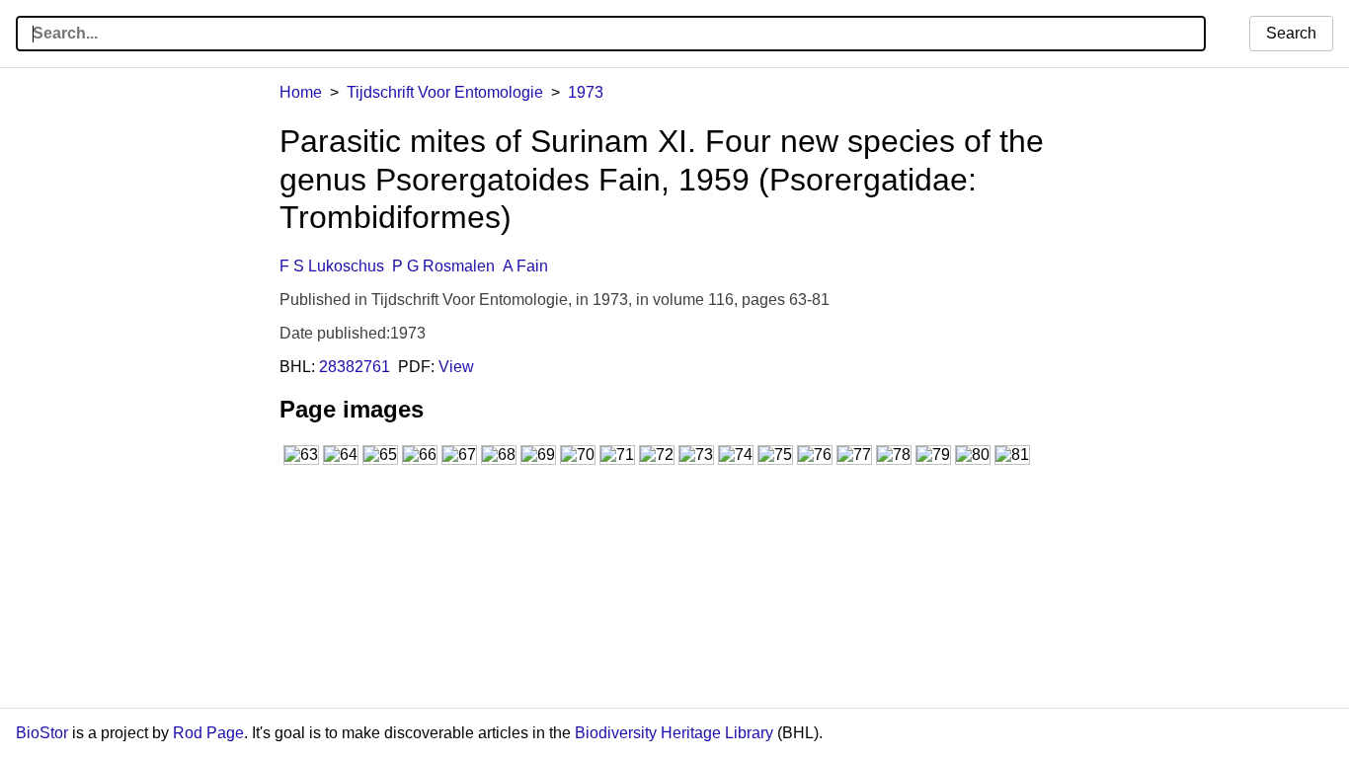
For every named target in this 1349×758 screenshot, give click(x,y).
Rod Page (208, 732)
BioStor (42, 732)
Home (300, 92)
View (456, 366)
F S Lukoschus (331, 266)
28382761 (354, 366)
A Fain (525, 266)
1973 (585, 92)
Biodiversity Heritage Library (674, 732)
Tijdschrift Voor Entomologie (445, 92)
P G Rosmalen (443, 266)
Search (1291, 33)
